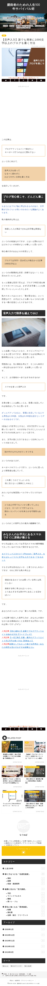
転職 (25, 910)
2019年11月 (24, 941)
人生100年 (24, 868)
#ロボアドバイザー (17, 966)
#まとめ (6, 966)
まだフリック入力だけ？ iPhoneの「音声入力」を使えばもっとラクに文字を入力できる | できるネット (23, 557)
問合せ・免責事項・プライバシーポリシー (22, 980)
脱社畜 (25, 912)
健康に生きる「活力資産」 (24, 889)
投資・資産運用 (25, 884)
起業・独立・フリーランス (25, 915)
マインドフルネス (25, 896)
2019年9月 (24, 952)
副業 (4, 35)
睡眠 (25, 899)
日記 (25, 893)
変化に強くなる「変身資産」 (24, 907)
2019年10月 (24, 946)
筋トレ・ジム (25, 901)
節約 (25, 878)
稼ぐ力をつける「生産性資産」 (24, 874)
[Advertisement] (23, 111)
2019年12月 (24, 935)
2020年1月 (24, 929)
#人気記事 (28, 966)
